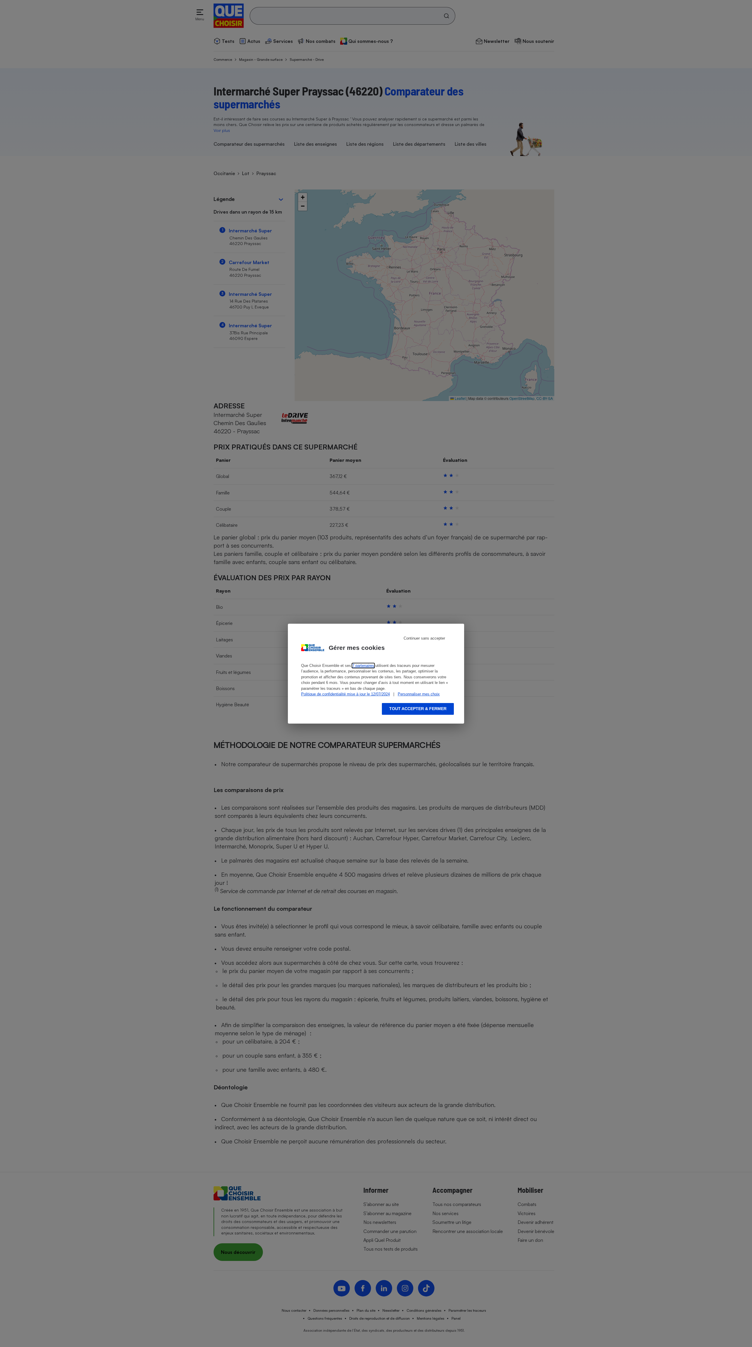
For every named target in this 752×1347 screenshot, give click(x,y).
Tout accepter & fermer (417, 708)
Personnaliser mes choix (419, 694)
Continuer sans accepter (424, 638)
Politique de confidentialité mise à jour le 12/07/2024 (345, 694)
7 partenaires (363, 665)
